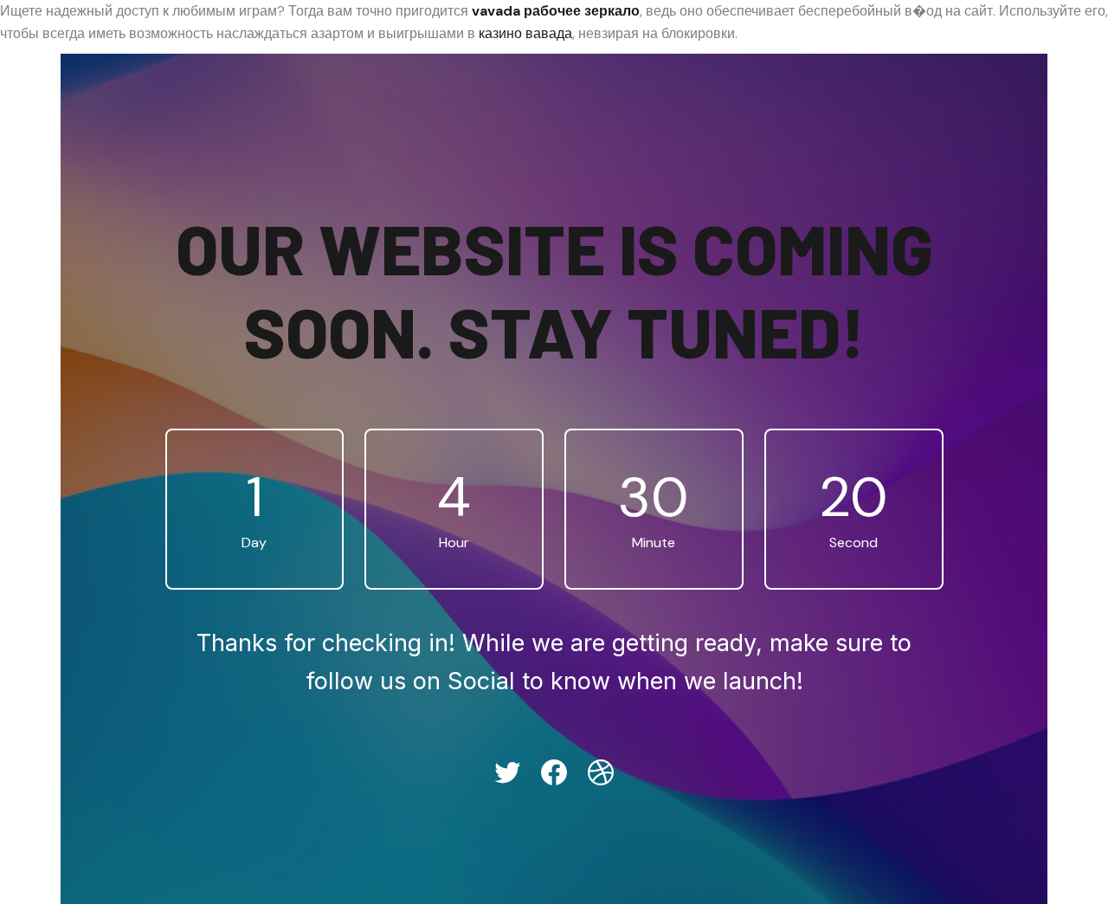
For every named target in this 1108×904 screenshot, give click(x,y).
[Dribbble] (600, 772)
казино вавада (525, 33)
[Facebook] (554, 772)
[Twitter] (507, 772)
